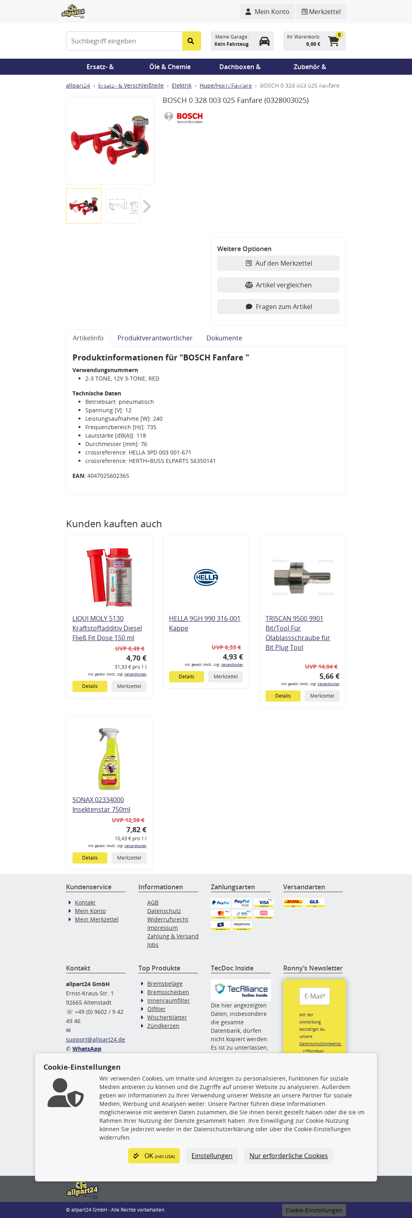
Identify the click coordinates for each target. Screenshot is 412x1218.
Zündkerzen (163, 1026)
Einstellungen (212, 1155)
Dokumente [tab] (224, 338)
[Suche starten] (191, 41)
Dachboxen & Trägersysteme (240, 68)
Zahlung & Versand (173, 936)
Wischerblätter (167, 1017)
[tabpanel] (206, 420)
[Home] (73, 10)
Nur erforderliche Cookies (288, 1155)
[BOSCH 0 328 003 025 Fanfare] (110, 140)
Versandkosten (135, 674)
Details (90, 686)
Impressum (162, 927)
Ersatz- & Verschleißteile (100, 68)
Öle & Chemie (170, 66)
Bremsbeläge (165, 983)
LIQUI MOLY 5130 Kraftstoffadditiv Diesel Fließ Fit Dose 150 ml (107, 628)
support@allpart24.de (95, 1039)
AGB (153, 902)
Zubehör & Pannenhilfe (310, 68)
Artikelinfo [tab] (88, 338)
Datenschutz (164, 911)
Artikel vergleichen (284, 284)
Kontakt (85, 902)
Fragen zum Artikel (284, 306)
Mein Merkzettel (97, 919)
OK (159, 1155)
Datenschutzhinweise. (320, 1043)
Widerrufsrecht (167, 919)
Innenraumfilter (168, 1000)
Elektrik (182, 85)
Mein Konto (90, 911)
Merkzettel (129, 686)
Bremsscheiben (168, 992)
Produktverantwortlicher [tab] (155, 338)
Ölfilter (156, 1009)
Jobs (153, 944)
